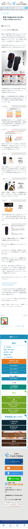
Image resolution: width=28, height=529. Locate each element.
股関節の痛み (8, 354)
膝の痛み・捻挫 (8, 352)
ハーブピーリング (14, 444)
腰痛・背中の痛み (9, 349)
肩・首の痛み (8, 347)
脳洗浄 (14, 441)
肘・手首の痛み (8, 357)
